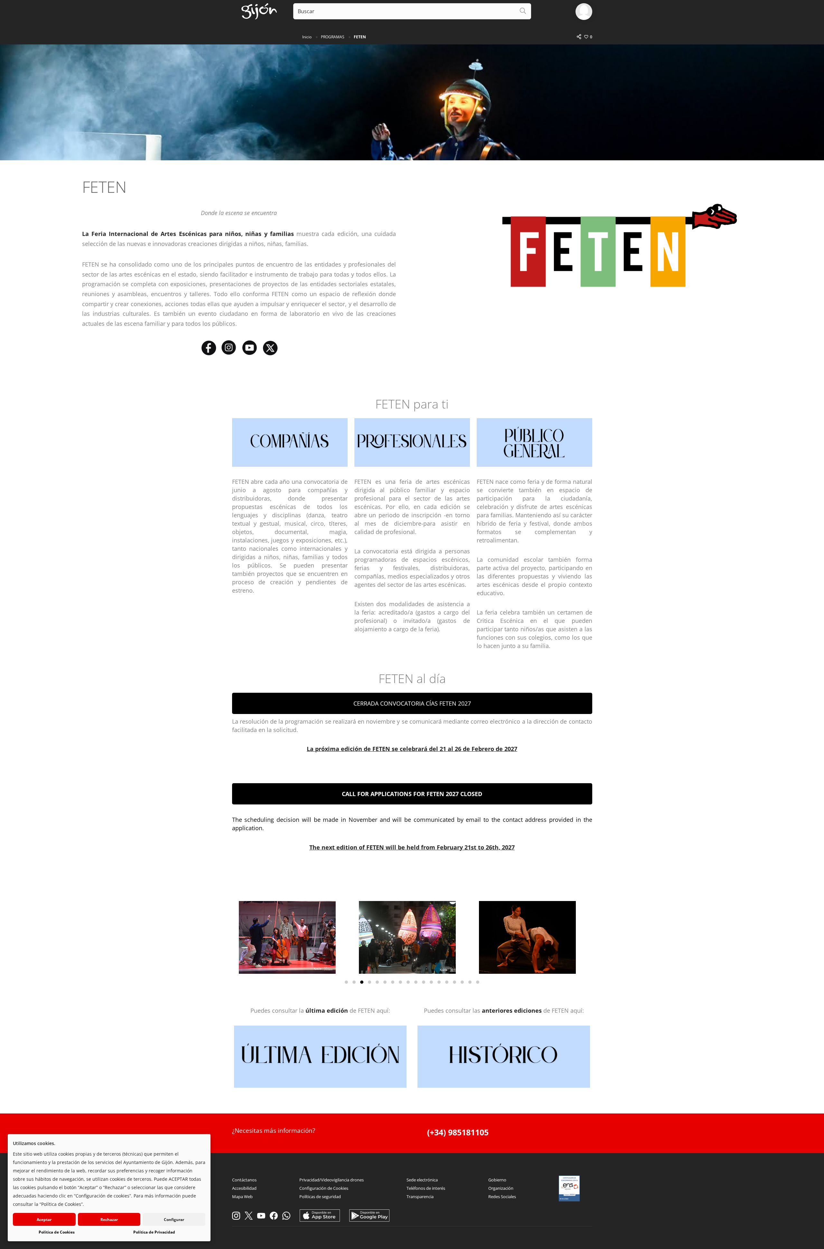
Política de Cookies (57, 1232)
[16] (462, 982)
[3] (361, 982)
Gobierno (497, 1180)
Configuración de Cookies (323, 1188)
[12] (431, 982)
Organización (500, 1188)
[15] (454, 982)
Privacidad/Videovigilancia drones (331, 1180)
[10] (415, 982)
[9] (408, 982)
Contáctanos (244, 1180)
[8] (400, 982)
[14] (446, 982)
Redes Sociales (502, 1196)
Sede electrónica (422, 1180)
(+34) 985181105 (458, 1132)
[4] (369, 982)
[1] (346, 982)
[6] (385, 982)
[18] (477, 982)
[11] (423, 982)
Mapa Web (242, 1196)
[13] (439, 982)
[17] (470, 982)
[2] (354, 982)
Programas (332, 37)
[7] (392, 982)
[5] (377, 982)
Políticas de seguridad (320, 1196)
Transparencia (420, 1196)
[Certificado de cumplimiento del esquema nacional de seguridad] (569, 1188)
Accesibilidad (244, 1188)
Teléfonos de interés (426, 1188)
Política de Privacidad (154, 1232)
